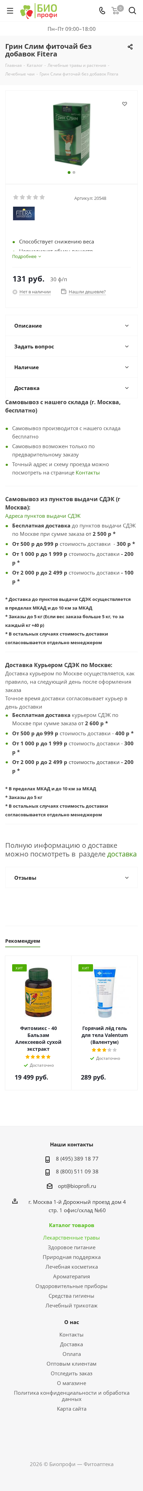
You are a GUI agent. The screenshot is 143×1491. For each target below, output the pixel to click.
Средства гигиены (71, 1295)
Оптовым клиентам (71, 1363)
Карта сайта (71, 1408)
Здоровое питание (71, 1247)
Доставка (71, 1344)
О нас (71, 1322)
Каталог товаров (71, 1225)
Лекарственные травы (71, 1237)
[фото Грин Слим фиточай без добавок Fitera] (71, 134)
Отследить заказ (71, 1373)
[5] (42, 197)
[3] (29, 197)
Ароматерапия (71, 1276)
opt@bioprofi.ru (77, 1185)
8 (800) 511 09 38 (77, 1171)
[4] (36, 197)
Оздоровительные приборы (71, 1286)
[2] (22, 197)
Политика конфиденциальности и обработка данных (71, 1395)
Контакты (88, 472)
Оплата (71, 1353)
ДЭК (76, 515)
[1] (16, 197)
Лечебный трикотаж (71, 1305)
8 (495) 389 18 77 (77, 1158)
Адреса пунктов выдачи (36, 515)
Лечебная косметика (71, 1266)
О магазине (71, 1382)
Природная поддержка (72, 1256)
